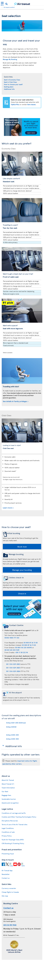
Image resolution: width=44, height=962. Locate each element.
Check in (22, 593)
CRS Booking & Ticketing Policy (13, 843)
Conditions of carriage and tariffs (14, 813)
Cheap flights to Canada (10, 892)
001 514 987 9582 (9, 925)
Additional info (9, 89)
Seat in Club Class (10, 82)
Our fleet (5, 791)
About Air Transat (8, 780)
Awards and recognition (10, 803)
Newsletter (6, 874)
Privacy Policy (7, 836)
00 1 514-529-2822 (13, 664)
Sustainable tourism (9, 799)
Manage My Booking (10, 59)
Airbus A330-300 (12, 739)
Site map (5, 896)
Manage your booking (22, 569)
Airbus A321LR (11, 727)
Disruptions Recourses (10, 821)
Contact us (5, 878)
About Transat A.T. (8, 784)
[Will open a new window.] (3, 865)
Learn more (7, 507)
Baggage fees (6, 795)
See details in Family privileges (15, 401)
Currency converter (9, 888)
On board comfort (9, 7)
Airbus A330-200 (12, 735)
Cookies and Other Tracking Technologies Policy (19, 817)
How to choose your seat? (13, 84)
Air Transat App (7, 870)
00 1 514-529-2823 (13, 668)
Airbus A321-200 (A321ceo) (16, 723)
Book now (22, 546)
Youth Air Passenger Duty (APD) (13, 840)
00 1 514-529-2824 (13, 671)
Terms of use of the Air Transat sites (14, 824)
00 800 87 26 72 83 (31, 643)
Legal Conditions (8, 828)
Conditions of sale (8, 832)
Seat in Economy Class (12, 80)
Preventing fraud (8, 854)
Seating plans (8, 87)
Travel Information (8, 788)
